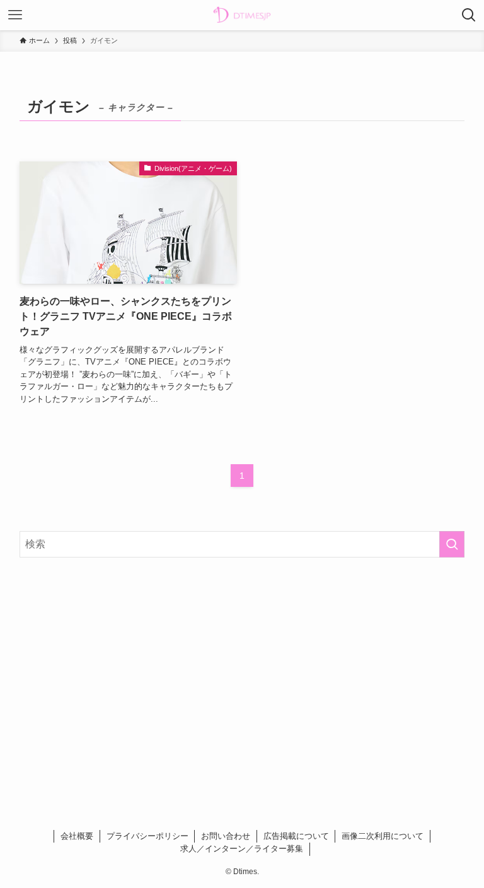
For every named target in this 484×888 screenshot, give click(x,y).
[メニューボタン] (15, 15)
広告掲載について (296, 836)
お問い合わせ (225, 836)
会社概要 (76, 836)
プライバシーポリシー (147, 836)
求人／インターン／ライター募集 (241, 848)
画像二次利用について (383, 836)
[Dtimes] (242, 15)
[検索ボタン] (469, 15)
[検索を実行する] (451, 544)
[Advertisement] (242, 666)
